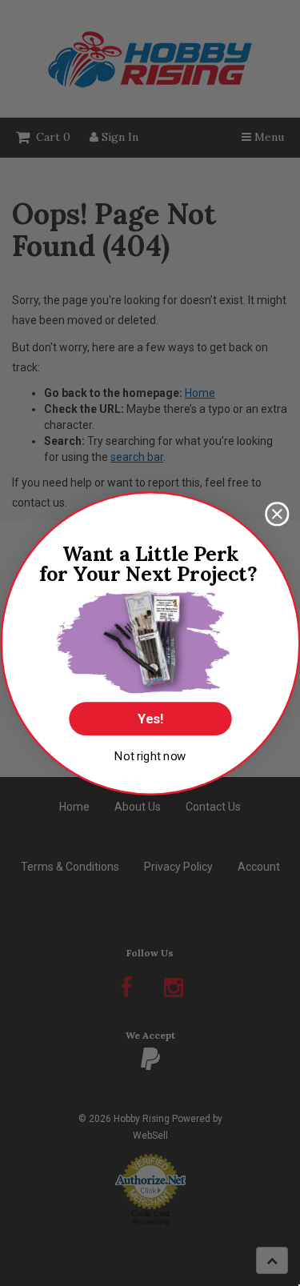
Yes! (150, 719)
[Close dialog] (277, 514)
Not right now (150, 755)
